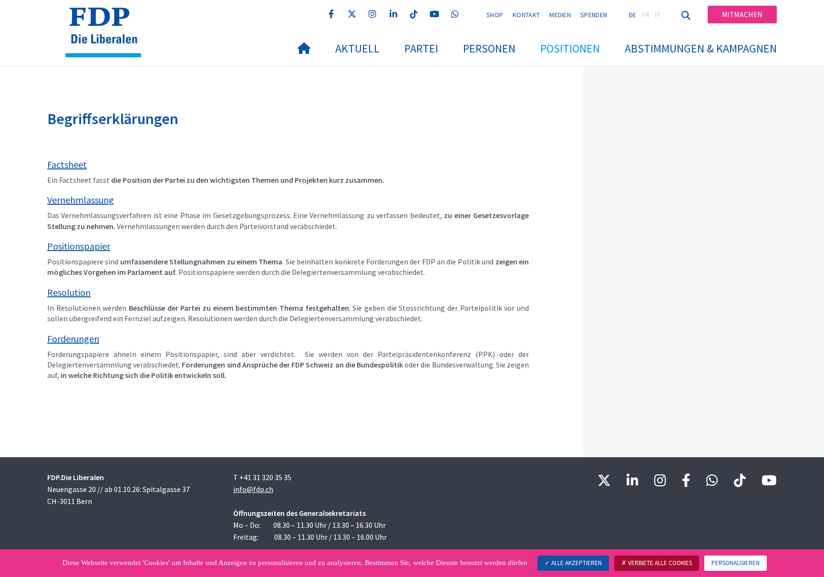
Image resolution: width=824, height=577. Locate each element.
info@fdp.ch (253, 489)
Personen (489, 48)
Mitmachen (742, 14)
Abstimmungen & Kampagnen (701, 48)
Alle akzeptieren (576, 563)
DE (633, 14)
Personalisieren (735, 563)
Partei (421, 48)
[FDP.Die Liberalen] (106, 19)
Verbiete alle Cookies (659, 563)
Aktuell (357, 48)
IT (657, 14)
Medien (560, 14)
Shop (494, 14)
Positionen (570, 48)
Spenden (593, 14)
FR (646, 14)
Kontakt (526, 14)
